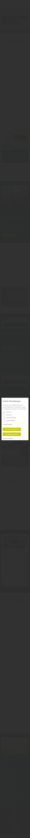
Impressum (10, 438)
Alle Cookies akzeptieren (12, 429)
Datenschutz (5, 438)
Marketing (9, 415)
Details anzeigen (8, 424)
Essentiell (9, 412)
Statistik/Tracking (11, 417)
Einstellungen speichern (12, 434)
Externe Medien (10, 420)
